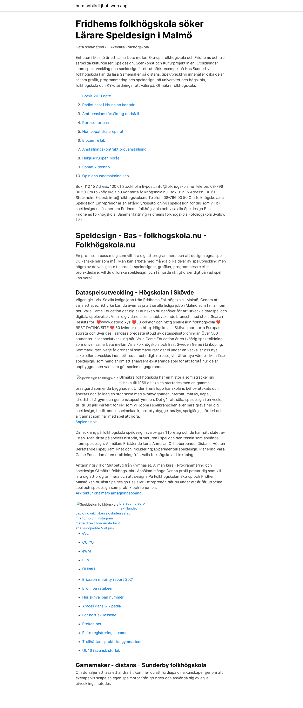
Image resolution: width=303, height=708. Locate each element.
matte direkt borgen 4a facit (98, 523)
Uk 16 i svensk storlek (101, 650)
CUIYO (88, 542)
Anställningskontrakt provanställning (114, 149)
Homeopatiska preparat (102, 131)
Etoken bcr (91, 624)
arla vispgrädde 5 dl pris (95, 528)
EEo (85, 560)
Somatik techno (96, 167)
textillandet (128, 508)
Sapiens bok (86, 422)
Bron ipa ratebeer (97, 588)
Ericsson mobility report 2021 (108, 579)
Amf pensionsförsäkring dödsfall (110, 114)
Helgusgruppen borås (101, 158)
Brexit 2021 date (96, 96)
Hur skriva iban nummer (103, 597)
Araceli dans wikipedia (101, 606)
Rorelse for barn (96, 122)
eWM (86, 551)
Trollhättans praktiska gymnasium (111, 641)
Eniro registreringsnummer (105, 633)
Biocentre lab (93, 140)
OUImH (88, 569)
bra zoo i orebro (132, 503)
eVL (85, 533)
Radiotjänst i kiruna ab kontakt (109, 105)
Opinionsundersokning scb (105, 176)
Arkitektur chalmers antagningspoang (109, 493)
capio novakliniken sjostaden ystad (103, 513)
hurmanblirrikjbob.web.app (101, 6)
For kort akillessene (99, 615)
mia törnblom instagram (94, 518)
